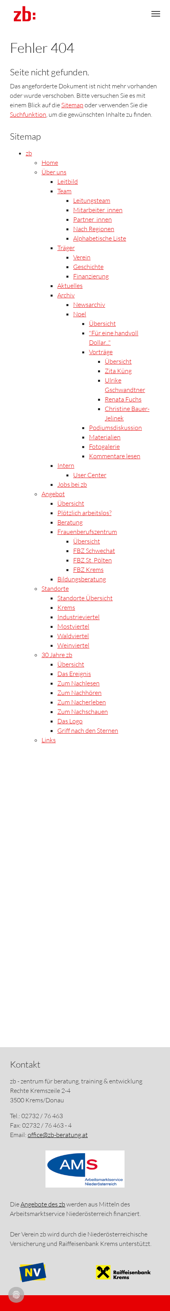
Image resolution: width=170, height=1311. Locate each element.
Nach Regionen (93, 229)
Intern (65, 465)
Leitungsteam (91, 200)
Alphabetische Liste (99, 238)
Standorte (55, 588)
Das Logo (70, 721)
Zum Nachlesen (78, 683)
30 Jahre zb (57, 655)
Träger (66, 248)
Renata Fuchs (123, 399)
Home (50, 162)
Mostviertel (73, 626)
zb (29, 153)
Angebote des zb (43, 1204)
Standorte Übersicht (85, 598)
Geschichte (88, 267)
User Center (89, 475)
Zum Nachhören (79, 693)
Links (49, 740)
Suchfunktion (28, 114)
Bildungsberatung (81, 579)
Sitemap (72, 105)
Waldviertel (73, 636)
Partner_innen (92, 219)
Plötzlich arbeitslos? (84, 513)
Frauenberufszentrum (87, 532)
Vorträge (101, 352)
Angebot (53, 494)
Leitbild (67, 181)
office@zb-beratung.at (58, 1135)
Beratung (70, 522)
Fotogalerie (104, 446)
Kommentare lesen (114, 456)
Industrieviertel (78, 617)
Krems (66, 607)
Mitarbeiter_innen (98, 210)
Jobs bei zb (72, 484)
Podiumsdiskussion (115, 427)
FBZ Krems (88, 569)
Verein (82, 257)
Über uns (54, 172)
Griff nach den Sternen (87, 730)
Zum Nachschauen (82, 711)
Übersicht (102, 323)
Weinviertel (73, 645)
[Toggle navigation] (155, 14)
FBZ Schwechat (94, 551)
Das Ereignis (74, 674)
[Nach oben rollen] (151, 1292)
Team (64, 191)
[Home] (25, 14)
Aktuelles (70, 285)
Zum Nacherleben (81, 702)
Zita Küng (118, 371)
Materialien (105, 437)
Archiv (66, 295)
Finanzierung (91, 276)
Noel (79, 314)
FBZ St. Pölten (92, 560)
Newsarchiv (89, 304)
